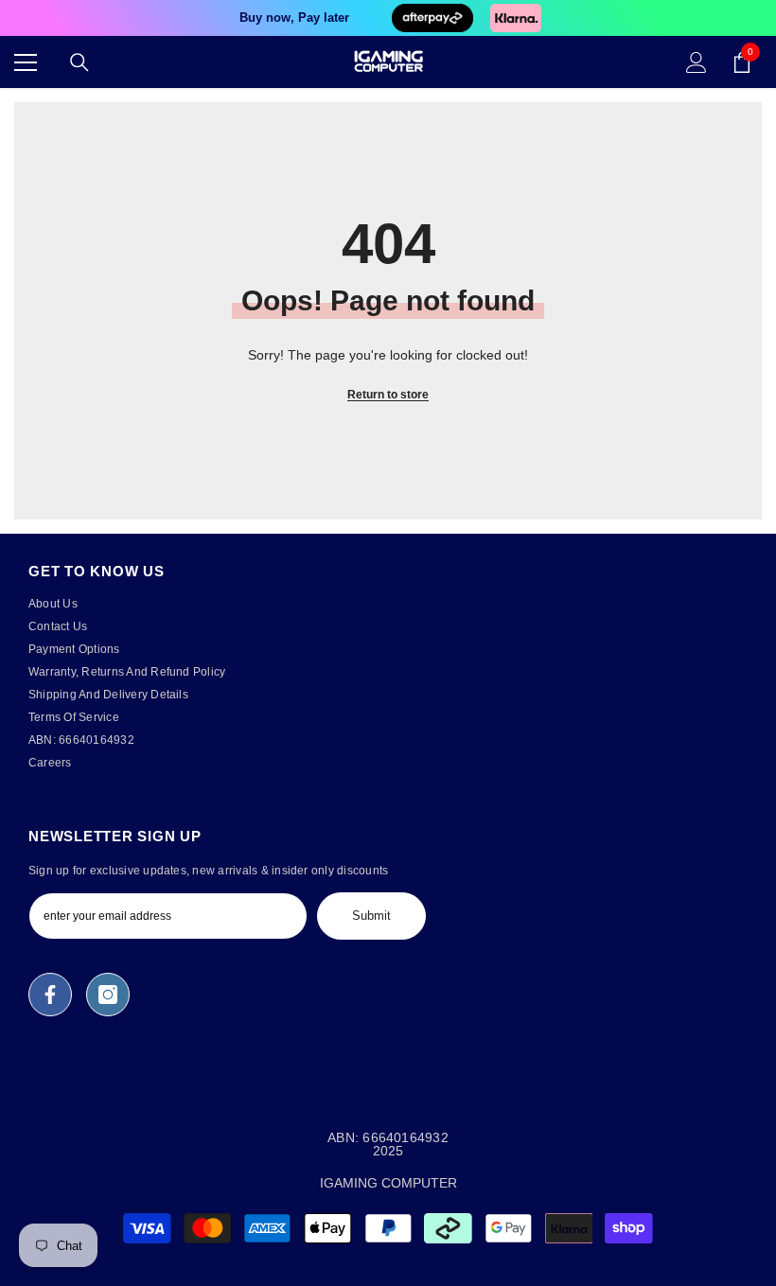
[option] (388, 18)
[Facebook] (50, 994)
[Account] (696, 62)
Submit (371, 915)
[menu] (25, 62)
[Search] (79, 62)
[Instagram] (108, 994)
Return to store (388, 394)
